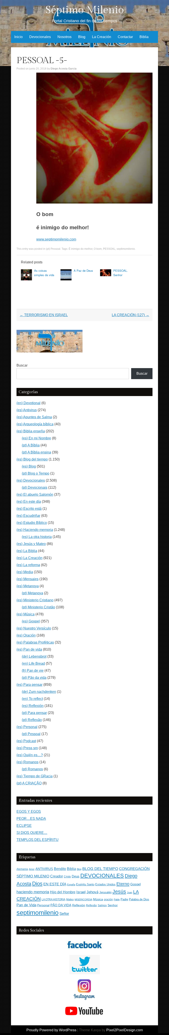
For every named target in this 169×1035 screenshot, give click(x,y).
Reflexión (78, 905)
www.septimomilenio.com (56, 239)
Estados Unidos (105, 884)
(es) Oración (26, 635)
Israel (81, 892)
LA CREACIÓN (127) (130, 315)
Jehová (92, 892)
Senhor (113, 905)
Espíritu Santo (85, 884)
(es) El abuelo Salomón (35, 494)
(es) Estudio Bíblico (32, 523)
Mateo (70, 899)
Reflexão (91, 905)
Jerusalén (105, 892)
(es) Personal (27, 727)
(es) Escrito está (29, 508)
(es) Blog (29, 466)
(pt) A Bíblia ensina (36, 452)
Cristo (67, 876)
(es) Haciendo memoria (35, 530)
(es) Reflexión (33, 706)
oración (108, 899)
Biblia (144, 37)
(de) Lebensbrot (34, 656)
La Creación (101, 37)
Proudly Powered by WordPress (51, 1030)
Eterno (122, 883)
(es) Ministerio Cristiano (35, 600)
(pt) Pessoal (53, 248)
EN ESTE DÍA (54, 884)
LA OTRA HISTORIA (53, 899)
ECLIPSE (24, 826)
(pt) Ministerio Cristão (38, 607)
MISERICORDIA (83, 899)
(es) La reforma (28, 565)
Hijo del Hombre (62, 892)
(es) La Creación (29, 558)
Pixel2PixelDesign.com (124, 1030)
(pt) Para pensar (34, 713)
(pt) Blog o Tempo (35, 473)
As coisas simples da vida (44, 272)
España (71, 884)
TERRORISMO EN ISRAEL (44, 315)
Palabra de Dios (139, 899)
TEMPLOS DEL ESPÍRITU (38, 840)
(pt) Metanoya (32, 593)
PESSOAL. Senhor (120, 272)
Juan (129, 892)
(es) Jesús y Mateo (31, 544)
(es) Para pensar (29, 684)
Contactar (125, 37)
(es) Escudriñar (28, 516)
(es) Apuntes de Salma (34, 417)
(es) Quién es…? (30, 755)
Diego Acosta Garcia (64, 68)
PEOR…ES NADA (31, 818)
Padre (124, 899)
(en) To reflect (32, 699)
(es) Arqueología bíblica (35, 424)
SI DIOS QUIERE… (32, 833)
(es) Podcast (26, 741)
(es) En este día (29, 501)
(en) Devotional (28, 403)
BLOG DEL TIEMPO (100, 868)
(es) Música (26, 614)
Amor (32, 869)
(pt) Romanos (32, 769)
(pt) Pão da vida (34, 677)
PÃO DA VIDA (60, 905)
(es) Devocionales (31, 480)
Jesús (119, 891)
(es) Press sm (27, 748)
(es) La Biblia (27, 551)
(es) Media (25, 572)
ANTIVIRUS (44, 869)
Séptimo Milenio (84, 10)
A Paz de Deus (83, 270)
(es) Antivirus (27, 410)
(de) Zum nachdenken (39, 692)
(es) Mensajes (28, 579)
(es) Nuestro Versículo (34, 628)
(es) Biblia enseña (31, 431)
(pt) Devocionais (34, 487)
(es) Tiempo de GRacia (35, 776)
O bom (98, 248)
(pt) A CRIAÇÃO (29, 783)
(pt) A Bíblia (31, 445)
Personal (43, 905)
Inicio (18, 37)
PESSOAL (109, 248)
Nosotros (64, 37)
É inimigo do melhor (80, 248)
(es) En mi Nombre (36, 438)
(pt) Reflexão (32, 720)
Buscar (22, 365)
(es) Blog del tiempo (32, 459)
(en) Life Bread (33, 663)
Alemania (22, 869)
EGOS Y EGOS (29, 811)
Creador (56, 876)
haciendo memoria (33, 892)
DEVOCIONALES (102, 875)
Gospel (135, 884)
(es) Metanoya (28, 586)
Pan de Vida (26, 905)
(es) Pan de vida (29, 649)
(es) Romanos (28, 762)
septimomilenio (126, 248)
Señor (64, 913)
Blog (81, 37)
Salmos (102, 905)
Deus (75, 876)
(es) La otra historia (37, 537)
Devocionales (40, 37)
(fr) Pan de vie (33, 670)
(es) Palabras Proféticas (35, 642)
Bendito (60, 869)
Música (98, 899)
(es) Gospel (31, 621)
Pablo (117, 899)
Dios (37, 883)
